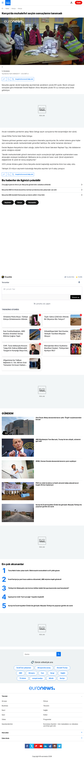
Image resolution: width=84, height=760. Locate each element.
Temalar (5, 696)
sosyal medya (37, 678)
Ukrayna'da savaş (44, 668)
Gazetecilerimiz (7, 724)
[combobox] (42, 654)
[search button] (58, 654)
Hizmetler (5, 733)
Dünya (14, 8)
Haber (7, 8)
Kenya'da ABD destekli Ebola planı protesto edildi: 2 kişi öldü (23, 195)
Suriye (62, 678)
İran (42, 673)
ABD (20, 673)
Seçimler (7, 202)
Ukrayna (31, 673)
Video (4, 719)
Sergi (52, 673)
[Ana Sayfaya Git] (7, 2)
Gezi (3, 715)
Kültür (45, 715)
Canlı (78, 3)
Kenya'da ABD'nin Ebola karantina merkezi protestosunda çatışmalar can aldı (29, 190)
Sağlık (63, 673)
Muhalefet (32, 202)
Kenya (20, 8)
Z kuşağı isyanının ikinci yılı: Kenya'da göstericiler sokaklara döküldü (26, 185)
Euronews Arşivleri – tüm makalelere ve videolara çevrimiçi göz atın (60, 725)
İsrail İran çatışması (24, 668)
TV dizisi (22, 678)
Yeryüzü (46, 706)
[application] (42, 41)
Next (3, 710)
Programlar (47, 719)
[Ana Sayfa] (2, 8)
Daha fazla (5, 738)
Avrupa (4, 701)
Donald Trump (62, 668)
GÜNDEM (7, 413)
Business (5, 706)
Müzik (51, 678)
